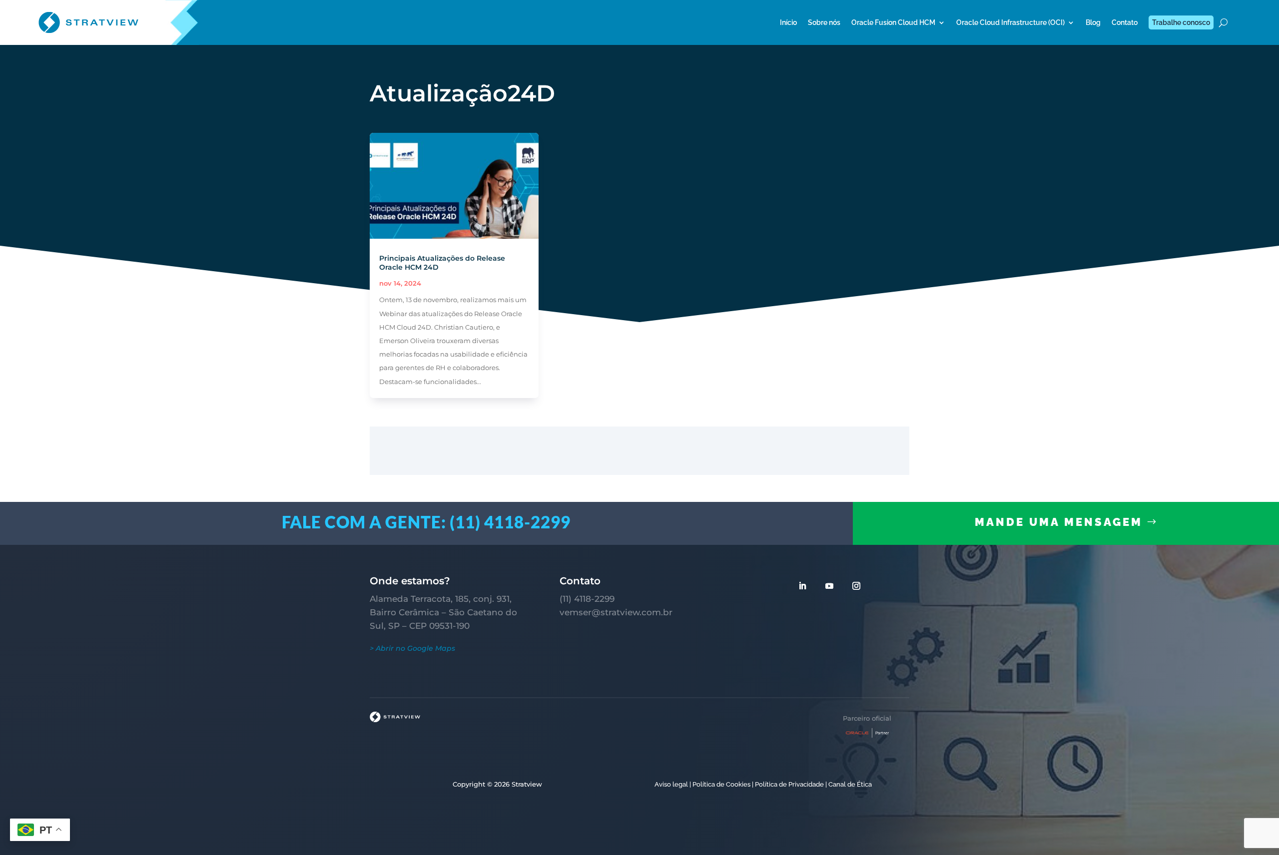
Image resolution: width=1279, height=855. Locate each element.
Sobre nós (824, 22)
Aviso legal (671, 784)
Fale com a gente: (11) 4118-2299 (426, 522)
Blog (1093, 22)
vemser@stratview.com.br (616, 612)
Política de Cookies (721, 784)
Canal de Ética (850, 784)
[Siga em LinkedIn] (802, 585)
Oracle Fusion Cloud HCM (893, 22)
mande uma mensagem (1059, 521)
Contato (1125, 22)
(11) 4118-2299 (587, 599)
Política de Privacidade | (791, 784)
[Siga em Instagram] (856, 585)
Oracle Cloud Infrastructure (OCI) (1010, 22)
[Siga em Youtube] (829, 585)
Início (788, 22)
